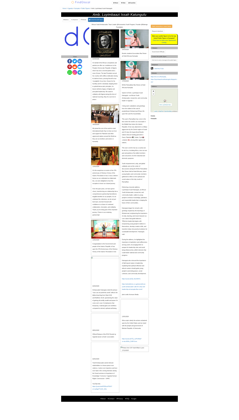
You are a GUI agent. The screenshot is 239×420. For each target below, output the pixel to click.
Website (84, 19)
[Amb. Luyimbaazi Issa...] (165, 101)
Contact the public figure (96, 19)
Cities (123, 3)
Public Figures (85, 8)
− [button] (153, 94)
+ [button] (153, 91)
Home (116, 3)
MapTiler (161, 111)
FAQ (127, 399)
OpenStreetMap (168, 111)
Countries (132, 3)
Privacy (120, 399)
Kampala (77, 8)
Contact (111, 399)
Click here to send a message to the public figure (164, 60)
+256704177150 (159, 68)
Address (66, 19)
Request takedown (157, 31)
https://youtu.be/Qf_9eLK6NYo (131, 279)
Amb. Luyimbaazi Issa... (165, 104)
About (103, 399)
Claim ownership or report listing (161, 26)
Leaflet (155, 111)
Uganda (70, 8)
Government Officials (158, 51)
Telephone (75, 19)
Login (134, 399)
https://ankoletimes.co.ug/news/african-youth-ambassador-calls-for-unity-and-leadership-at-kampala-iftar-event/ (134, 286)
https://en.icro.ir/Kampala (158, 76)
